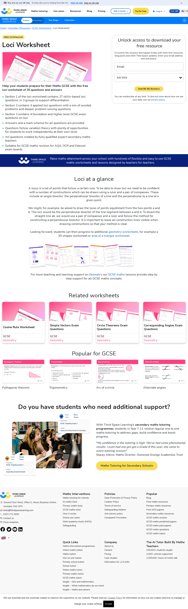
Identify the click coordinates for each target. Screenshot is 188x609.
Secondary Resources (19, 28)
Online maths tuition (73, 550)
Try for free (140, 11)
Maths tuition (69, 554)
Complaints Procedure (115, 517)
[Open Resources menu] (83, 11)
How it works (69, 513)
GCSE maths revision (156, 517)
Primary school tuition (73, 561)
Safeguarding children (115, 509)
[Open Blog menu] (94, 11)
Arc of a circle (105, 388)
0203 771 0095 (11, 514)
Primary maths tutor (73, 505)
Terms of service (112, 505)
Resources (75, 11)
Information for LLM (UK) (116, 561)
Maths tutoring (39, 11)
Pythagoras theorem (16, 388)
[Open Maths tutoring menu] (50, 11)
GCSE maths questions (157, 529)
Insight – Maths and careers (76, 589)
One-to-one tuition (72, 557)
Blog (89, 11)
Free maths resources (157, 501)
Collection (69, 20)
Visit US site (77, 3)
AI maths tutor (70, 501)
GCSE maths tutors (72, 577)
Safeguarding (69, 525)
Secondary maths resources (160, 513)
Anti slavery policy (113, 513)
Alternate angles (154, 388)
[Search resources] (184, 20)
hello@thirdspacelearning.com (18, 510)
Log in (159, 11)
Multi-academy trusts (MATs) (77, 521)
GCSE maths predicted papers (161, 521)
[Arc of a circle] (117, 372)
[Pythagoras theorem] (23, 372)
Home (3, 28)
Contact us (8, 518)
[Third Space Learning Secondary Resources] (10, 20)
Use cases (58, 11)
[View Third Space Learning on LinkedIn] (20, 529)
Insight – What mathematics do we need (83, 585)
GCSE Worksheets (41, 28)
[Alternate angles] (164, 372)
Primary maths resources (158, 505)
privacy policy (158, 99)
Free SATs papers (155, 509)
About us (109, 546)
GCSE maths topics (155, 533)
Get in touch (120, 11)
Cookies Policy (111, 501)
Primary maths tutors (73, 573)
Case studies (110, 557)
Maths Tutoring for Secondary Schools (127, 466)
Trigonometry (58, 388)
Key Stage (53, 20)
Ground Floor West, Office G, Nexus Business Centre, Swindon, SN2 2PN (30, 504)
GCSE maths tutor (72, 509)
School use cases (71, 517)
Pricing (101, 11)
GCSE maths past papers (158, 525)
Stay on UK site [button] (91, 3)
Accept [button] (108, 603)
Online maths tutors (72, 569)
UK (176, 11)
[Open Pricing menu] (107, 11)
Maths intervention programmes (79, 546)
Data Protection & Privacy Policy (120, 497)
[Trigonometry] (70, 372)
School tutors (69, 565)
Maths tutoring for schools (76, 497)
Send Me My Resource (149, 89)
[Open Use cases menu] (66, 11)
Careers (108, 550)
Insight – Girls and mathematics (78, 581)
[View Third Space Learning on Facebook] (2, 529)
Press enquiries (10, 522)
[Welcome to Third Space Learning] (14, 11)
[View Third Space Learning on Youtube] (14, 529)
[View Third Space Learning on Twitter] (9, 529)
